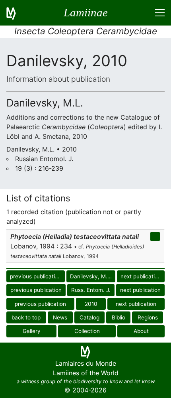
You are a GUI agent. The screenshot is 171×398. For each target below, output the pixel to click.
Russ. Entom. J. (91, 290)
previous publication (35, 276)
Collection (87, 331)
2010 (91, 304)
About (141, 331)
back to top (26, 317)
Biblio (118, 317)
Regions (148, 317)
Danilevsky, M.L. (91, 276)
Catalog (89, 317)
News (60, 317)
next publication (140, 276)
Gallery (32, 331)
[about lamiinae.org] (15, 13)
